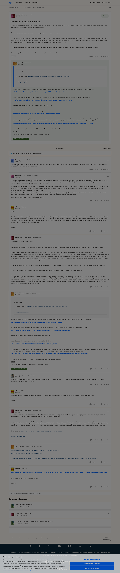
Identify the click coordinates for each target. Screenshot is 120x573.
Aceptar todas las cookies (92, 568)
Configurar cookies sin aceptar (91, 559)
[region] (60, 563)
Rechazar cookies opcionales (92, 563)
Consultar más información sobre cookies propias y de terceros (20, 570)
